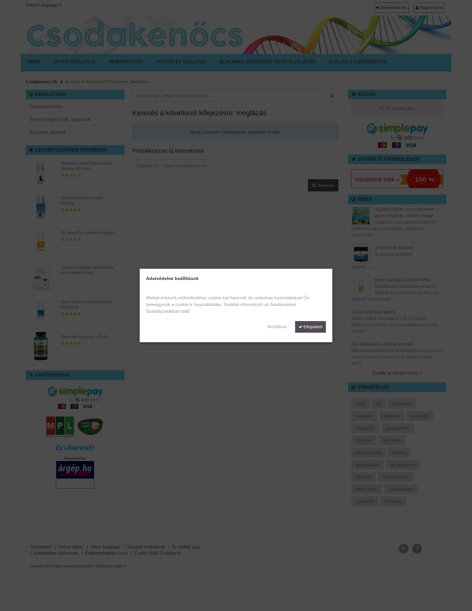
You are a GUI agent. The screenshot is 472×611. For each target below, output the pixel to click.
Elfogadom (312, 327)
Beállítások (277, 327)
